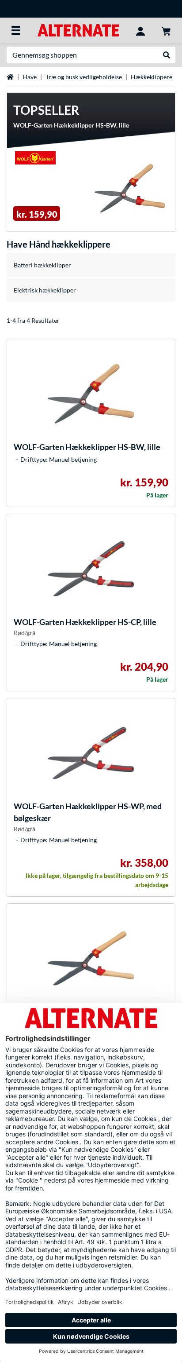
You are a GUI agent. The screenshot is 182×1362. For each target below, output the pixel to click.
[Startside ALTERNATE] (78, 29)
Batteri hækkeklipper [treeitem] (42, 265)
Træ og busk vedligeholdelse (84, 76)
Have (30, 76)
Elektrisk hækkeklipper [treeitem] (45, 290)
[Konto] (140, 30)
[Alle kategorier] (16, 30)
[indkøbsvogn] (166, 30)
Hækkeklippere (151, 76)
